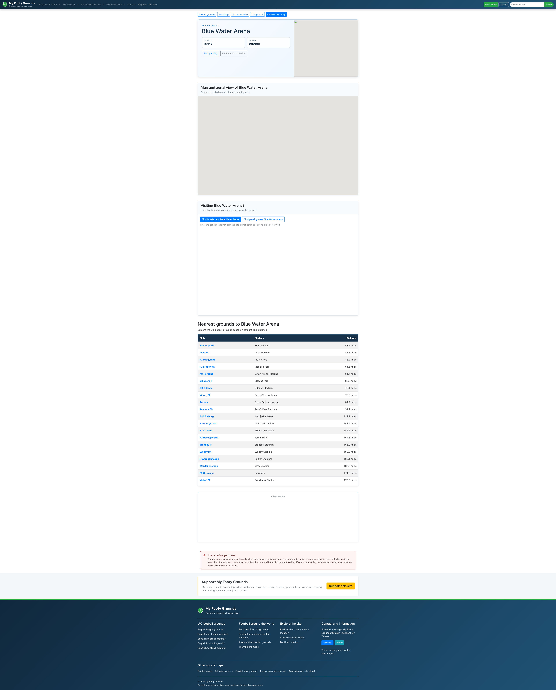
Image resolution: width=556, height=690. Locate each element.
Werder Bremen (209, 465)
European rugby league (273, 671)
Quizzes (503, 4)
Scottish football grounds (212, 638)
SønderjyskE (207, 345)
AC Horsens (206, 373)
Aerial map (224, 14)
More (130, 4)
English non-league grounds (213, 634)
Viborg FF (205, 395)
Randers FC (206, 409)
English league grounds (210, 629)
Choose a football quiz (292, 637)
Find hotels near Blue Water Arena (220, 219)
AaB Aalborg (207, 416)
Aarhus (204, 402)
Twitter (339, 642)
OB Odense (206, 388)
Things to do (257, 14)
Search (549, 4)
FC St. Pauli (206, 430)
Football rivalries (289, 642)
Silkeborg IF (206, 380)
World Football (114, 4)
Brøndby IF (206, 444)
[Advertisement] (278, 519)
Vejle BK (204, 352)
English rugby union (246, 671)
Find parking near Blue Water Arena (263, 219)
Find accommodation (233, 53)
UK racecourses (224, 671)
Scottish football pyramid (212, 647)
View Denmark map (276, 14)
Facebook (327, 642)
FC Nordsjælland (209, 437)
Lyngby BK (205, 451)
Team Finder (491, 4)
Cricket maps (205, 671)
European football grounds (253, 629)
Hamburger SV (208, 423)
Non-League (70, 4)
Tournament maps (249, 646)
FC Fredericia (207, 366)
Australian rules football (302, 671)
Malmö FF (205, 480)
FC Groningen (207, 473)
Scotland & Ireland (91, 4)
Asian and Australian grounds (255, 642)
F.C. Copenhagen (209, 458)
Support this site (147, 4)
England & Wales (48, 4)
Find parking (210, 53)
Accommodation (240, 14)
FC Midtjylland (207, 359)
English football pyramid (211, 643)
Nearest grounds (207, 14)
